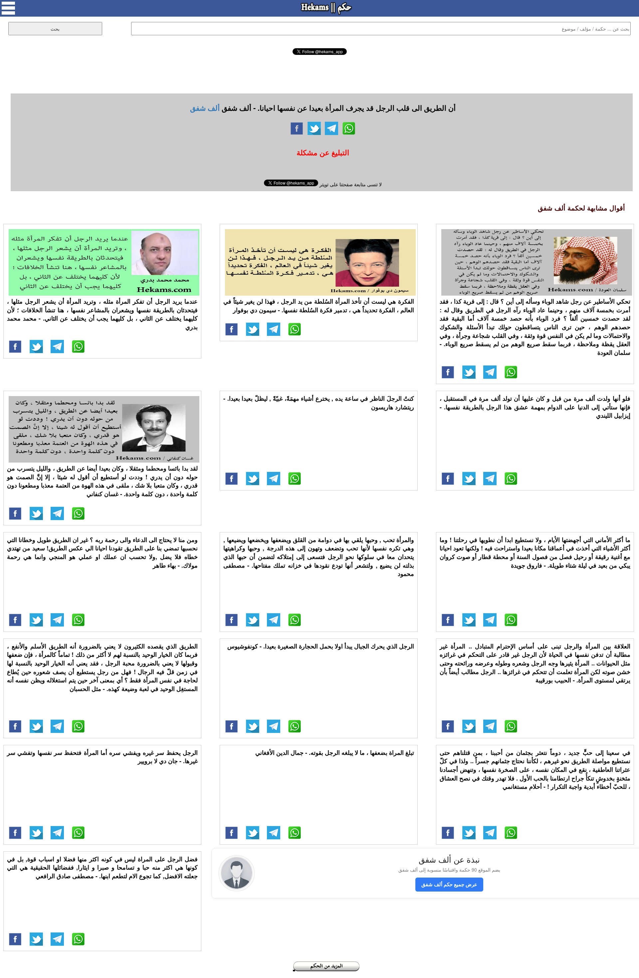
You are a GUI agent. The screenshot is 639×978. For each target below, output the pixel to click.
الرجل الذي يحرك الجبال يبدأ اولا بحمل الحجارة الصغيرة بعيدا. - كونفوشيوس (320, 646)
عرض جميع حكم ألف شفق (449, 884)
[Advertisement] (319, 73)
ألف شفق (205, 107)
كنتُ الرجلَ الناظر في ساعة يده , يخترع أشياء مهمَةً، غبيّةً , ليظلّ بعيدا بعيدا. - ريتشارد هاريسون (318, 402)
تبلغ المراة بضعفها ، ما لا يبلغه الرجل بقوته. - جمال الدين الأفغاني (334, 752)
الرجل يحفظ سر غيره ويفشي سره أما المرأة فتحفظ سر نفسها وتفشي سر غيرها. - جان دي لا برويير (102, 757)
